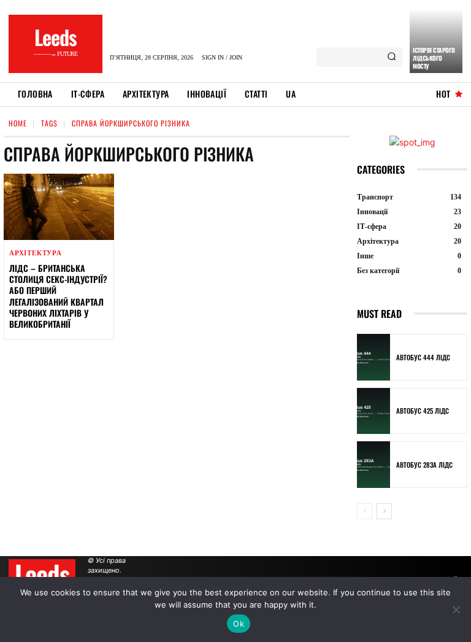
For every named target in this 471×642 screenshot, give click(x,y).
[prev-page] (364, 511)
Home (18, 123)
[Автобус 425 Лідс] (373, 411)
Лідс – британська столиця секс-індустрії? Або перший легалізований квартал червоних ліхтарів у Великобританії (58, 295)
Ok (238, 623)
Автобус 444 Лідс (423, 357)
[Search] (391, 57)
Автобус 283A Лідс (424, 465)
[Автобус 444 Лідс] (373, 357)
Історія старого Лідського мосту (434, 58)
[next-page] (384, 511)
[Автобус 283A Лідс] (373, 464)
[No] (456, 609)
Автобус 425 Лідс (422, 411)
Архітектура (35, 253)
